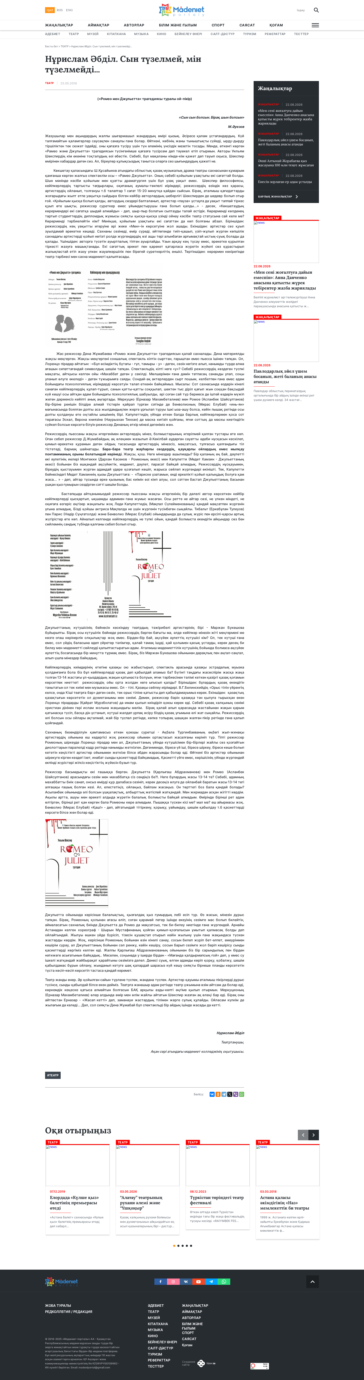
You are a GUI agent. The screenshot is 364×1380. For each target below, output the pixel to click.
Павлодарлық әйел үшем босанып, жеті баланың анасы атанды (286, 142)
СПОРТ (218, 25)
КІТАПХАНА (116, 34)
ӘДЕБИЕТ (52, 34)
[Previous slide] (303, 1135)
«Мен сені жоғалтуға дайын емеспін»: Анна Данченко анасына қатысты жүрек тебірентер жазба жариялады (286, 116)
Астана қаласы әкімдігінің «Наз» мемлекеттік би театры (284, 1203)
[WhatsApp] (241, 1094)
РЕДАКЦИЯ (82, 1312)
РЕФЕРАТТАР (275, 34)
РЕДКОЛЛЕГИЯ (57, 1312)
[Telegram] (223, 1094)
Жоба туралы (58, 1305)
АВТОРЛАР (134, 25)
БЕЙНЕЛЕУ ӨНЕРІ (188, 34)
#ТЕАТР (53, 1075)
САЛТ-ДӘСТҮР (223, 34)
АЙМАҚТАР (98, 25)
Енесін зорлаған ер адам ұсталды (285, 182)
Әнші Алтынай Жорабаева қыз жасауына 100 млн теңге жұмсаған (286, 163)
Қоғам (276, 25)
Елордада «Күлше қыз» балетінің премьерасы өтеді (74, 1203)
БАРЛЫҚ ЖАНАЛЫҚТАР (275, 196)
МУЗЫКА (141, 34)
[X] (229, 1094)
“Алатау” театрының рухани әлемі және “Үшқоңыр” (141, 1203)
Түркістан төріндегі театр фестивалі (217, 1200)
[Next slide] (313, 1135)
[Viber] (235, 1094)
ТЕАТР (74, 34)
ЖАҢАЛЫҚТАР (59, 25)
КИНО (161, 34)
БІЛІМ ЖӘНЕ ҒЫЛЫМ (178, 25)
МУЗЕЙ (93, 34)
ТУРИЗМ (249, 34)
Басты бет (51, 46)
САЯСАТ (247, 25)
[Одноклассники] (218, 1094)
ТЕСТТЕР (301, 34)
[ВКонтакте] (212, 1094)
